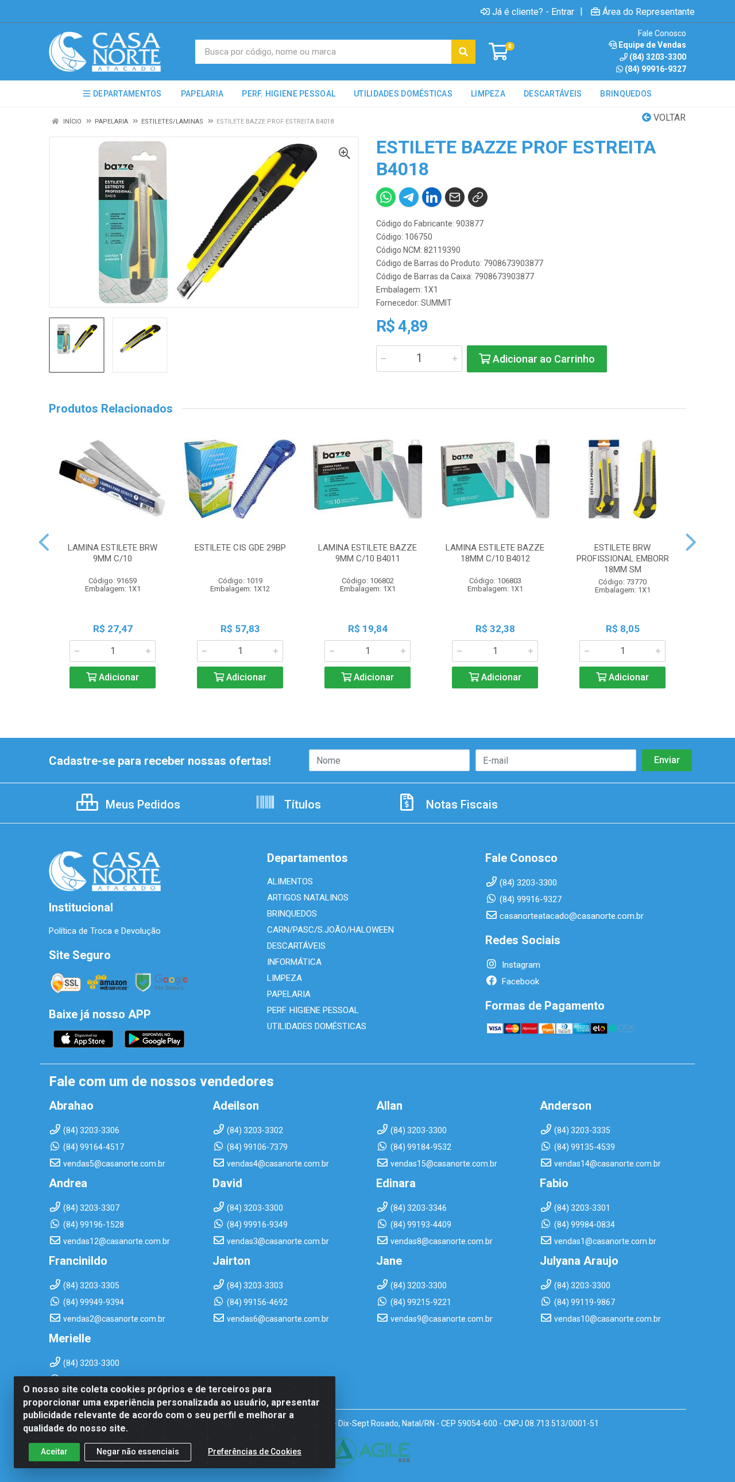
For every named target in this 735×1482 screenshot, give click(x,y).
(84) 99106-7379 (257, 1147)
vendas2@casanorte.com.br (114, 1318)
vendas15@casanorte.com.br (443, 1163)
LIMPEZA (284, 978)
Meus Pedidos (141, 804)
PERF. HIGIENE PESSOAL (313, 1010)
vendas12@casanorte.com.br (116, 1241)
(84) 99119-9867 (584, 1302)
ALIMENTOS (290, 881)
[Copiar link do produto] (478, 197)
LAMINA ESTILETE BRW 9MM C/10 (112, 553)
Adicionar (117, 677)
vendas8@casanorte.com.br (441, 1241)
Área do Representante (648, 11)
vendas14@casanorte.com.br (607, 1163)
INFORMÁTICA (294, 962)
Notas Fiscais (460, 804)
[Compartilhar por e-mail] (455, 197)
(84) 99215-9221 (420, 1302)
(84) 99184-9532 (420, 1147)
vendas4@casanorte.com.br (278, 1163)
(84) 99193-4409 (420, 1224)
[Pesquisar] (463, 52)
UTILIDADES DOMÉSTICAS (316, 1026)
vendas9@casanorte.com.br (441, 1318)
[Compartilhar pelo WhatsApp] (386, 197)
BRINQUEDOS (292, 914)
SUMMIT (436, 302)
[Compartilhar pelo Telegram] (409, 197)
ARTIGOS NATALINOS (308, 897)
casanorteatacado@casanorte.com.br (572, 916)
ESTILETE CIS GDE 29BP (240, 547)
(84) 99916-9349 (257, 1224)
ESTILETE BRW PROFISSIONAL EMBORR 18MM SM (623, 558)
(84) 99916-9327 (655, 69)
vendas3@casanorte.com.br (278, 1241)
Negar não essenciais (137, 1451)
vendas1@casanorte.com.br (605, 1241)
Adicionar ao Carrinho (542, 359)
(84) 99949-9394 (93, 1302)
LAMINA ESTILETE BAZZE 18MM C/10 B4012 (495, 553)
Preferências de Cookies (254, 1451)
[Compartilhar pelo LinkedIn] (432, 197)
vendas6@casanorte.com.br (278, 1318)
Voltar (668, 117)
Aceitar (54, 1451)
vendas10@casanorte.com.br (607, 1318)
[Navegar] (44, 542)
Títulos (301, 804)
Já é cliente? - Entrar (533, 11)
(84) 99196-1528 (93, 1224)
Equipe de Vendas (652, 44)
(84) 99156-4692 (257, 1302)
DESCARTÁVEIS (296, 946)
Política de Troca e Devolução (105, 931)
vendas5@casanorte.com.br (114, 1163)
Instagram (520, 965)
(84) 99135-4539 (584, 1147)
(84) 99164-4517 (93, 1147)
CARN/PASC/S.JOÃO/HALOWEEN (330, 930)
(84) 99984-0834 (584, 1224)
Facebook (519, 981)
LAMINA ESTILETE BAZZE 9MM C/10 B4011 (367, 553)
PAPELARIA (289, 994)
